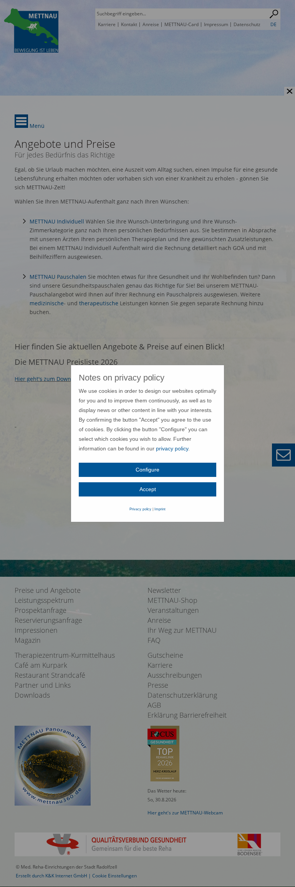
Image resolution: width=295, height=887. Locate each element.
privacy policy (172, 448)
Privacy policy (140, 509)
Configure (147, 470)
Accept (147, 489)
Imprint (160, 509)
